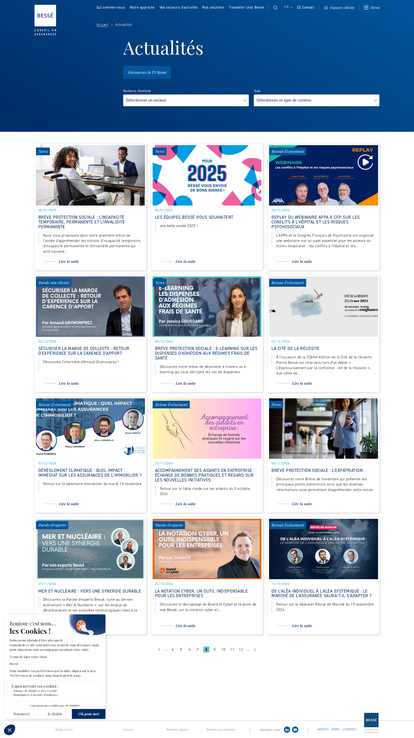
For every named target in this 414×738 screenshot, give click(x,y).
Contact (308, 7)
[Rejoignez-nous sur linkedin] (287, 729)
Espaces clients (342, 7)
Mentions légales (177, 729)
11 (233, 649)
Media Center (64, 729)
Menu (375, 7)
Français (288, 7)
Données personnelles (221, 729)
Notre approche (142, 7)
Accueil (103, 24)
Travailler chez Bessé (246, 7)
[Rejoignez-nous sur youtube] (295, 729)
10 (224, 649)
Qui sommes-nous (111, 7)
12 (241, 649)
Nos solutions (213, 7)
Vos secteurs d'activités (179, 7)
